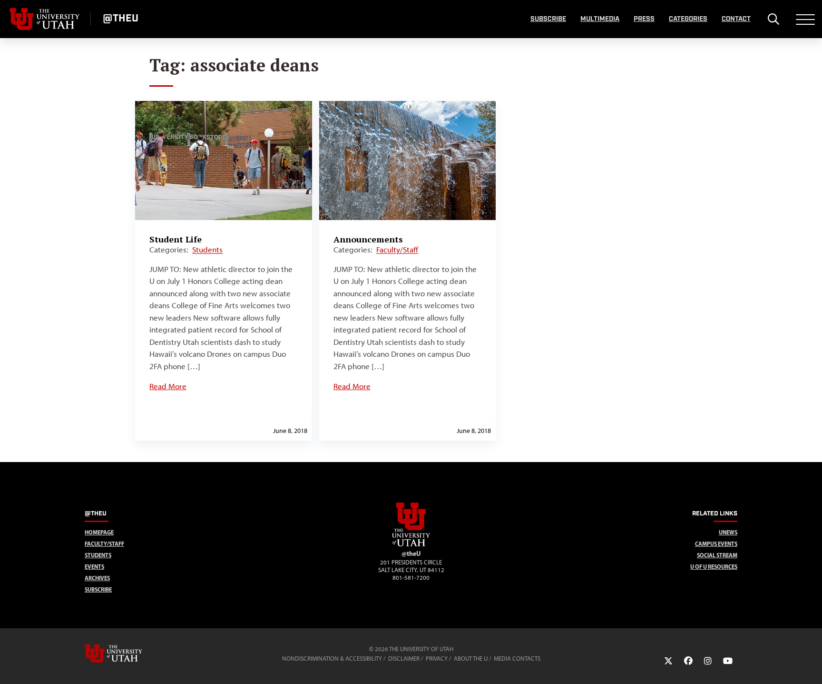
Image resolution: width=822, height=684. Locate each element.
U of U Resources (713, 566)
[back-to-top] (810, 665)
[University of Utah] (127, 653)
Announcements (368, 239)
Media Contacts (517, 658)
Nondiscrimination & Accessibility (332, 658)
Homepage (99, 532)
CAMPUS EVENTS (716, 543)
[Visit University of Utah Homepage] (45, 19)
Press (644, 19)
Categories (688, 19)
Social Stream (717, 555)
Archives (97, 578)
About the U (471, 658)
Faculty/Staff (397, 249)
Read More (167, 386)
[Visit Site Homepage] (411, 544)
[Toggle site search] (773, 19)
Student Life (175, 239)
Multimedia (599, 19)
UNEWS (728, 532)
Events (94, 566)
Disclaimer (404, 658)
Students (207, 249)
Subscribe (548, 19)
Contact (736, 19)
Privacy (437, 658)
